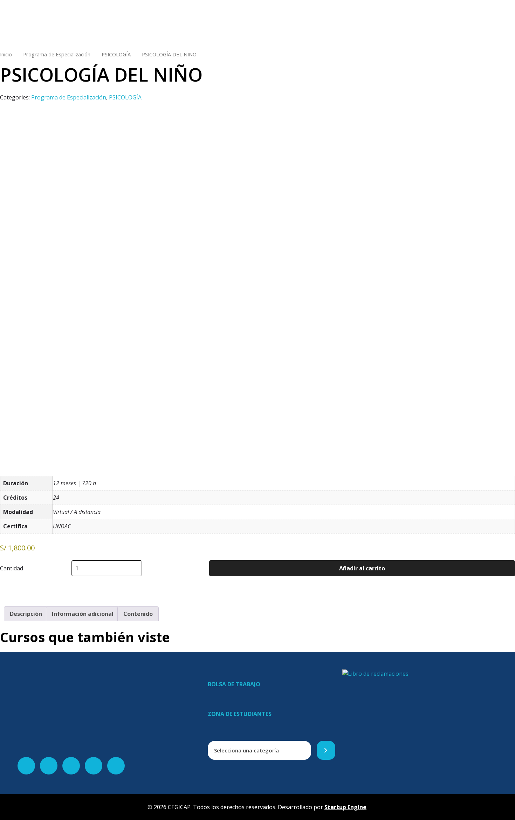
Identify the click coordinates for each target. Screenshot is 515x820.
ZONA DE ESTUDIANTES (240, 714)
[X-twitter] (48, 765)
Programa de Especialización (56, 54)
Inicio (6, 54)
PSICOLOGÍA (116, 54)
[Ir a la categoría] (326, 750)
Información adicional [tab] (83, 614)
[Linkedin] (71, 765)
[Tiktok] (116, 765)
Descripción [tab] (26, 614)
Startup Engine (345, 807)
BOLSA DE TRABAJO (234, 684)
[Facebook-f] (26, 765)
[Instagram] (93, 765)
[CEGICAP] (151, 21)
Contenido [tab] (138, 614)
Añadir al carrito (362, 568)
